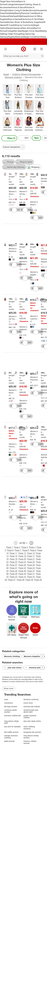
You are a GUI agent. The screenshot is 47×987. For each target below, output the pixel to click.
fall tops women (10, 706)
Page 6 (10, 550)
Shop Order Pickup (11, 34)
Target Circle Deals (31, 31)
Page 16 (22, 556)
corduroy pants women (10, 711)
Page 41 (31, 573)
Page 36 (22, 571)
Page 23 (13, 562)
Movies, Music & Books (17, 22)
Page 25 (31, 562)
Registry (11, 37)
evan (6, 699)
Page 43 (13, 576)
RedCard (19, 37)
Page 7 (18, 550)
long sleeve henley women (31, 737)
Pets (11, 16)
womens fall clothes (32, 706)
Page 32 (22, 568)
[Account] (35, 49)
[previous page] (16, 543)
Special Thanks (41, 519)
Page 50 (38, 579)
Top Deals (18, 31)
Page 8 (25, 550)
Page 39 (13, 573)
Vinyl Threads (41, 395)
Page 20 (22, 559)
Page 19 (13, 559)
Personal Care (27, 13)
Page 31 (13, 568)
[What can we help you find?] (23, 56)
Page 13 (31, 553)
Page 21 (31, 559)
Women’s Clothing (13, 77)
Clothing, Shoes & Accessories (26, 74)
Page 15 (13, 556)
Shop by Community (24, 25)
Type (36, 138)
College (10, 4)
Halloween (19, 4)
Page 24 (22, 562)
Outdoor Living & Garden (17, 10)
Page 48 (20, 579)
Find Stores (41, 37)
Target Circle (30, 37)
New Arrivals (28, 28)
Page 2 (17, 547)
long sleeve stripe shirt (11, 722)
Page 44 (22, 576)
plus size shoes (14, 667)
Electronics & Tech (29, 19)
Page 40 (22, 573)
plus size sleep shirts (32, 721)
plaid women (9, 741)
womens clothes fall (12, 715)
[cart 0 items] (41, 49)
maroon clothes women (30, 742)
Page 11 (13, 553)
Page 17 (31, 556)
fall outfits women (11, 732)
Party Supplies (35, 22)
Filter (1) (11, 138)
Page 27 (13, 565)
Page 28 (22, 565)
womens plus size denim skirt (31, 711)
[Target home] (23, 49)
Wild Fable (20, 197)
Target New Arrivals (9, 1)
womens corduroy (31, 699)
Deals (9, 28)
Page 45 (31, 576)
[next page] (31, 543)
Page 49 (29, 579)
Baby (12, 13)
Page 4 (32, 547)
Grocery (32, 10)
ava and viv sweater (12, 726)
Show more (8, 688)
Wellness (23, 16)
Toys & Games (14, 19)
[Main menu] (5, 49)
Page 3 (24, 547)
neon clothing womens (29, 728)
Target (6, 74)
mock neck (28, 703)
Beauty (17, 13)
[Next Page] (44, 138)
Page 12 (22, 553)
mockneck (8, 703)
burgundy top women (32, 732)
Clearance (17, 28)
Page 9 (33, 550)
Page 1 (9, 547)
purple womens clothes (30, 717)
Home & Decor (18, 7)
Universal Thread (9, 197)
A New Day (31, 506)
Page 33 (31, 568)
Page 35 (13, 571)
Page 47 (12, 579)
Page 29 (31, 565)
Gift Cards (10, 25)
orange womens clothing (11, 737)
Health (16, 16)
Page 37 (31, 571)
